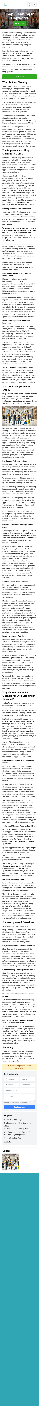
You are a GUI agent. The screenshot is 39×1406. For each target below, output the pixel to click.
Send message (19, 1107)
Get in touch (19, 23)
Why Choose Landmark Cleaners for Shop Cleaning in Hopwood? (17, 1133)
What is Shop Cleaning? (13, 1119)
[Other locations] (29, 4)
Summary (7, 1141)
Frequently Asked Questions (14, 1138)
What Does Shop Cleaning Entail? (16, 1129)
